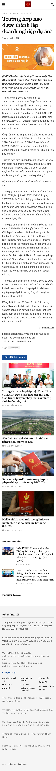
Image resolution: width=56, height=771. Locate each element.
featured (14, 348)
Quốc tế (43, 682)
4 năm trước (24, 564)
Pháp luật (44, 678)
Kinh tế (6, 688)
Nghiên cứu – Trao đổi (22, 13)
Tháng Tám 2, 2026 (13, 446)
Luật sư (24, 684)
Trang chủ (6, 13)
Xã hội (42, 690)
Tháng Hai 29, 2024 (11, 38)
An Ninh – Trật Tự (9, 679)
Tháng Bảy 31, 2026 (13, 486)
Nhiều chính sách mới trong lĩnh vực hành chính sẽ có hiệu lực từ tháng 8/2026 (25, 523)
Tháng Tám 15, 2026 (13, 405)
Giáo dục (7, 684)
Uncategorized (46, 686)
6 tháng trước (25, 584)
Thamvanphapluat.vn (18, 764)
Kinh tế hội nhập (26, 679)
